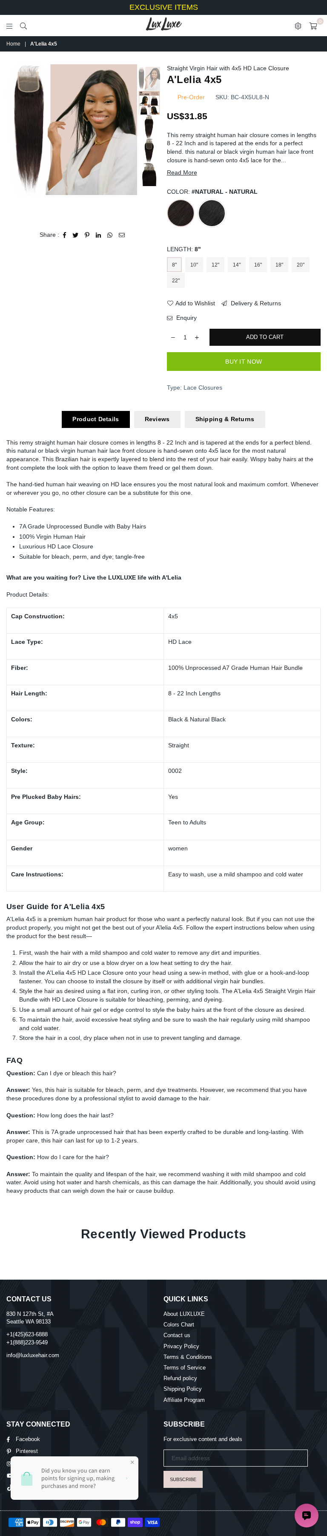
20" (300, 265)
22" (176, 281)
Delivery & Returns (255, 303)
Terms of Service (185, 1367)
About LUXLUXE (184, 1314)
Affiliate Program (184, 1400)
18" (279, 265)
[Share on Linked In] (98, 235)
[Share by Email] (122, 235)
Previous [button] (13, 142)
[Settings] (298, 25)
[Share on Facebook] (64, 235)
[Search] (23, 25)
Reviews (157, 419)
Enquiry (186, 317)
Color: (212, 191)
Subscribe (183, 1479)
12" (215, 265)
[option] (71, 129)
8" (174, 265)
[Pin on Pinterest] (87, 235)
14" (237, 265)
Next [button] (129, 142)
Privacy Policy (181, 1346)
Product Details (95, 419)
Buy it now (243, 361)
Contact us (177, 1335)
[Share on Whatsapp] (110, 235)
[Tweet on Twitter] (75, 235)
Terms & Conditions (188, 1357)
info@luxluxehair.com (32, 1355)
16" (258, 265)
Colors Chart (179, 1324)
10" (194, 265)
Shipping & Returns (225, 419)
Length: (184, 249)
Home (13, 44)
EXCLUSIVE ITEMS (163, 7)
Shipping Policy (183, 1389)
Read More (182, 172)
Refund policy (180, 1378)
